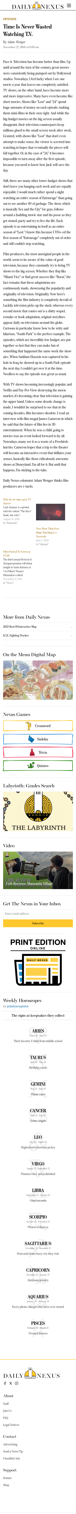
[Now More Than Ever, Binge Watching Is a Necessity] (50, 512)
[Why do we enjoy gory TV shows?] (19, 511)
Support (10, 1470)
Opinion (10, 19)
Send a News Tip (13, 1451)
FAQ (5, 1418)
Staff (6, 1404)
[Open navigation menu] (69, 5)
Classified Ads (11, 1458)
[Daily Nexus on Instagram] (16, 1383)
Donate (7, 1478)
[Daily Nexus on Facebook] (5, 1383)
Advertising (10, 1444)
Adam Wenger (16, 42)
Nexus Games (16, 714)
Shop (6, 1485)
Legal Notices (11, 1425)
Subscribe (38, 923)
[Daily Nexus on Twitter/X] (10, 1383)
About (8, 1395)
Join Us (7, 1411)
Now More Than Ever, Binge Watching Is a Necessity (47, 532)
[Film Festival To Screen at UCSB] (19, 567)
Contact (9, 1436)
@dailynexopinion (17, 1006)
